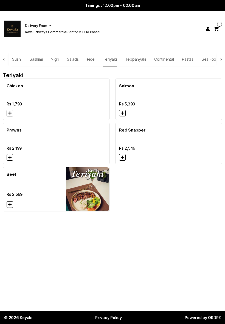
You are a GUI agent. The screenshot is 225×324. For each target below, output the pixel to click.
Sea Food (210, 59)
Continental (164, 59)
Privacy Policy (108, 317)
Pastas (187, 59)
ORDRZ (214, 317)
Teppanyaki (135, 59)
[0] (216, 29)
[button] (10, 113)
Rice (91, 59)
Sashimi (36, 59)
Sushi (16, 59)
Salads (73, 59)
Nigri (55, 59)
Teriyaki (110, 59)
